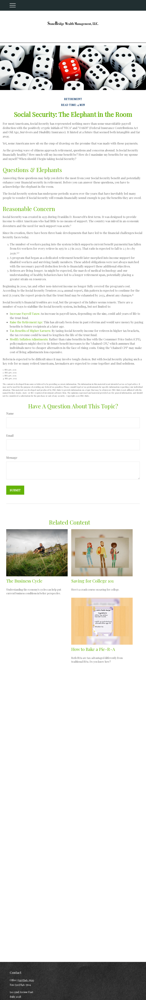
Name (10, 413)
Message (11, 457)
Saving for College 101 (92, 581)
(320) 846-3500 (26, 980)
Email (10, 435)
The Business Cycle (24, 581)
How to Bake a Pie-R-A (93, 649)
